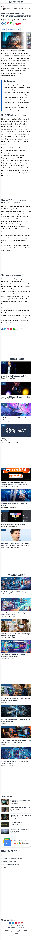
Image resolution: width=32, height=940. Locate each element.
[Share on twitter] (5, 23)
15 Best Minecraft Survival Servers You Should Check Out (11, 867)
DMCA (16, 933)
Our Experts (20, 925)
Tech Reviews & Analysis (13, 29)
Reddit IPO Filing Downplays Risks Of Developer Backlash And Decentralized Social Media (14, 484)
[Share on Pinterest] (8, 23)
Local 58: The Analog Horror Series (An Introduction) (19, 830)
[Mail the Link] (19, 329)
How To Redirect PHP (16, 822)
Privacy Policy (9, 931)
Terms (25, 930)
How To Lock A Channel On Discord (13, 524)
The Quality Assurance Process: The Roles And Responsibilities (12, 858)
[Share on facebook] (2, 23)
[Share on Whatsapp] (11, 23)
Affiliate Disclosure (21, 931)
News (3, 29)
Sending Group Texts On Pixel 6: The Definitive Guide (20, 808)
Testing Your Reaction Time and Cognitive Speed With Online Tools (12, 855)
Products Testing (11, 928)
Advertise (7, 930)
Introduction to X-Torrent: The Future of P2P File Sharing (20, 815)
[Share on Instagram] (8, 329)
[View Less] (22, 329)
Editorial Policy (11, 927)
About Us (11, 925)
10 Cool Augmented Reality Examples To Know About (20, 800)
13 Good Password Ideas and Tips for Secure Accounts (12, 864)
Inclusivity (21, 927)
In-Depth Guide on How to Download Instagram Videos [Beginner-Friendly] (11, 861)
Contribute (22, 928)
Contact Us (17, 930)
